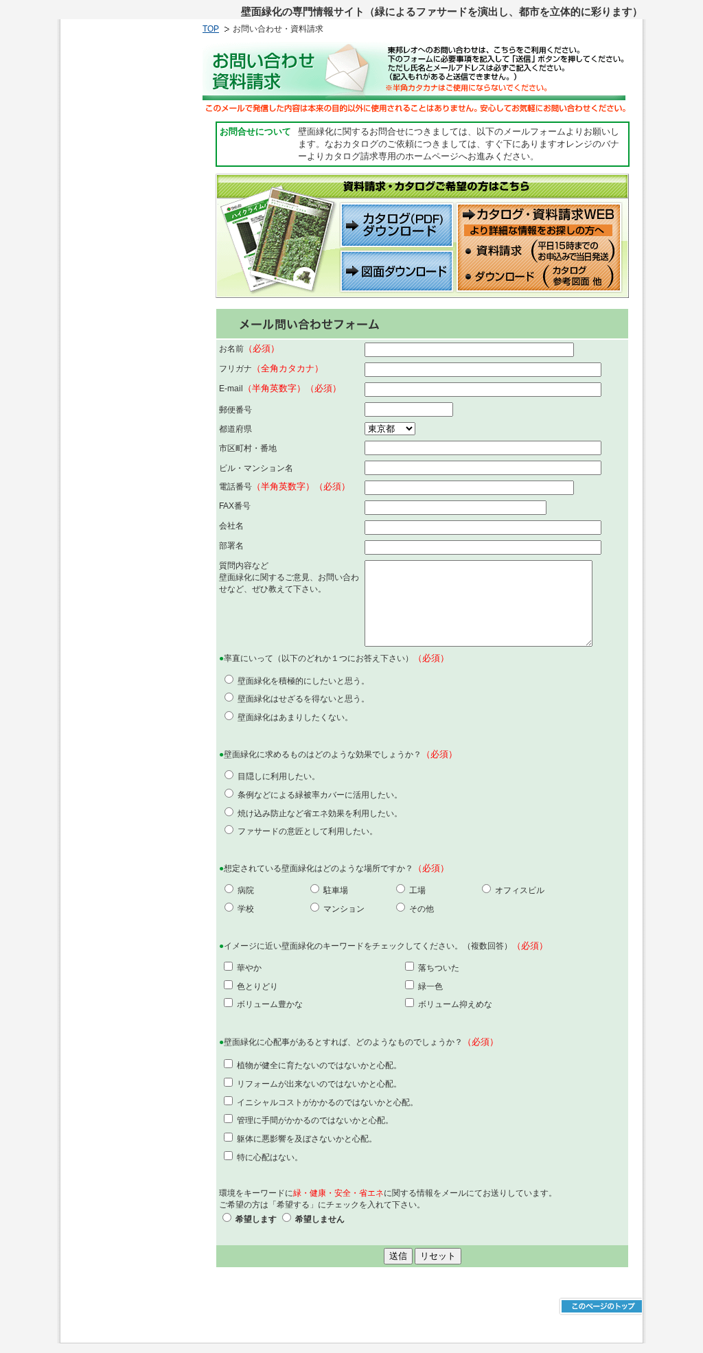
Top (211, 29)
